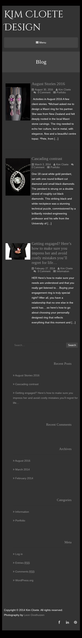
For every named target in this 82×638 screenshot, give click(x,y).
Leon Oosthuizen (34, 614)
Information (63, 271)
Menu (42, 42)
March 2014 (22, 469)
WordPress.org (24, 580)
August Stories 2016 (48, 84)
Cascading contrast (47, 158)
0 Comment (44, 92)
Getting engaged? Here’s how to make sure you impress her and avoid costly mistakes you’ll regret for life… (51, 253)
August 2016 (22, 460)
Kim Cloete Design (33, 21)
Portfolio (61, 92)
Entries (22, 562)
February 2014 (24, 478)
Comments (25, 571)
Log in (19, 554)
